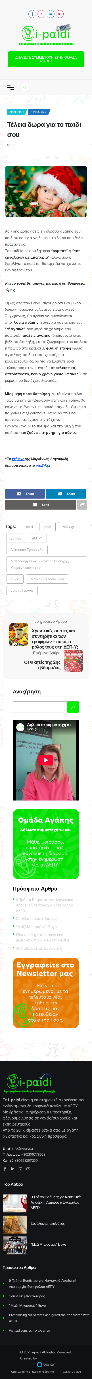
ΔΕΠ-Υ (37, 538)
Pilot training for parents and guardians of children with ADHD (43, 937)
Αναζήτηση (27, 692)
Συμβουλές (38, 112)
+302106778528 (33, 1154)
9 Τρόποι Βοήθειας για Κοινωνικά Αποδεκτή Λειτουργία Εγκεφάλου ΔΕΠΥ (44, 905)
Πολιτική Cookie (71, 1371)
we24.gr (43, 465)
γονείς (15, 538)
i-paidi (28, 527)
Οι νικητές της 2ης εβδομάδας (42, 665)
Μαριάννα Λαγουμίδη (47, 579)
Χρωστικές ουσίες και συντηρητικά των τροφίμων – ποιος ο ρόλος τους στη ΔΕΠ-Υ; (55, 639)
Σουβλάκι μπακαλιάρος (36, 918)
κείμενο (18, 459)
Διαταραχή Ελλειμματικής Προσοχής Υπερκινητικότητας (39, 564)
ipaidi (47, 527)
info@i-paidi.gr (23, 1148)
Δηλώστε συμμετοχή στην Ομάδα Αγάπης (46, 59)
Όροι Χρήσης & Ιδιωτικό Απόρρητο (32, 1371)
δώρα (14, 579)
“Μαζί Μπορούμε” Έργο (36, 926)
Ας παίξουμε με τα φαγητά (39, 948)
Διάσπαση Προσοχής (26, 550)
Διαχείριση (16, 112)
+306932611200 (26, 1160)
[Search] (73, 707)
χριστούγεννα (21, 590)
